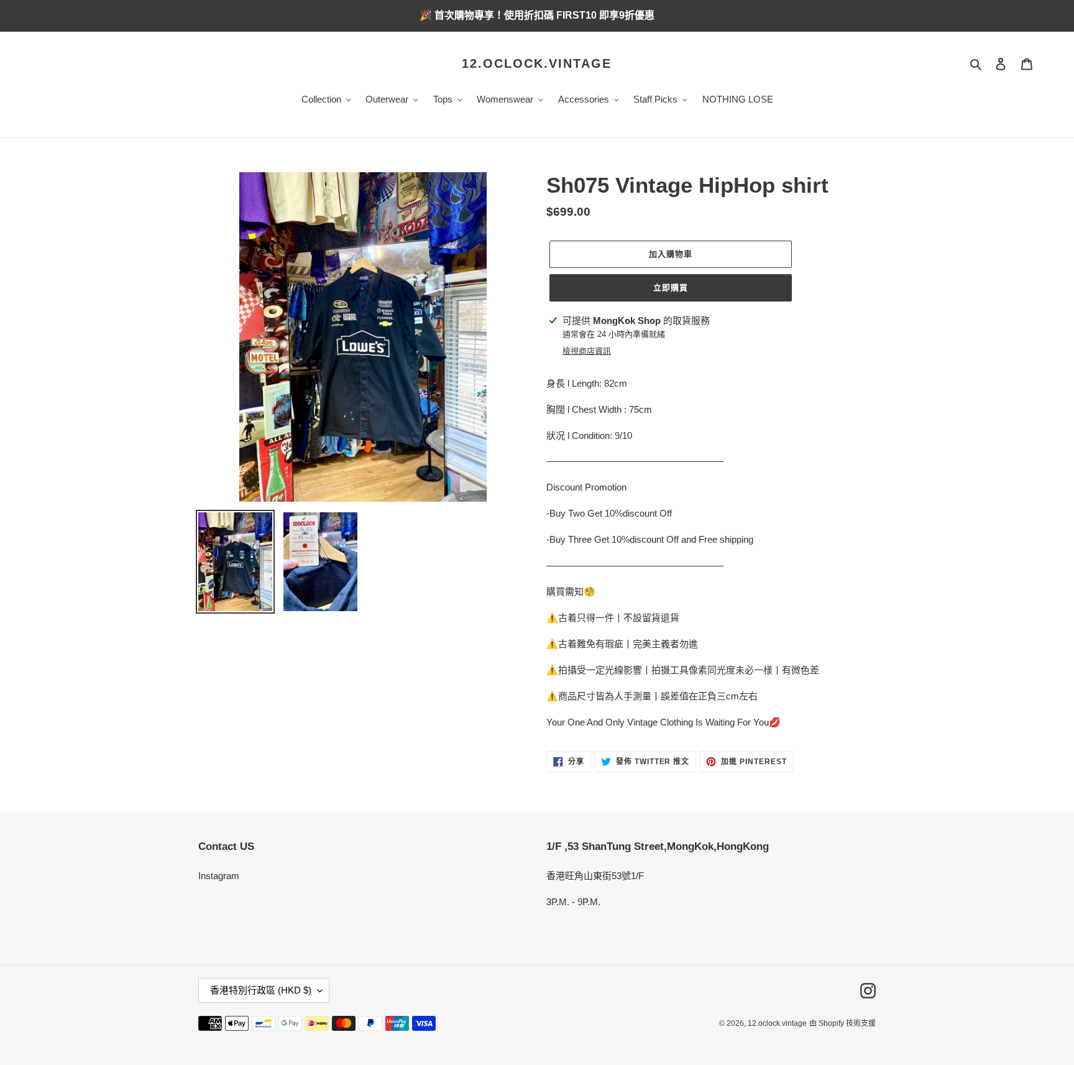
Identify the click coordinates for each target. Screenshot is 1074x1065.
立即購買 (670, 287)
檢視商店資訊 (586, 351)
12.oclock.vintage (537, 63)
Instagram (218, 875)
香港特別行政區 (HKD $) (260, 990)
